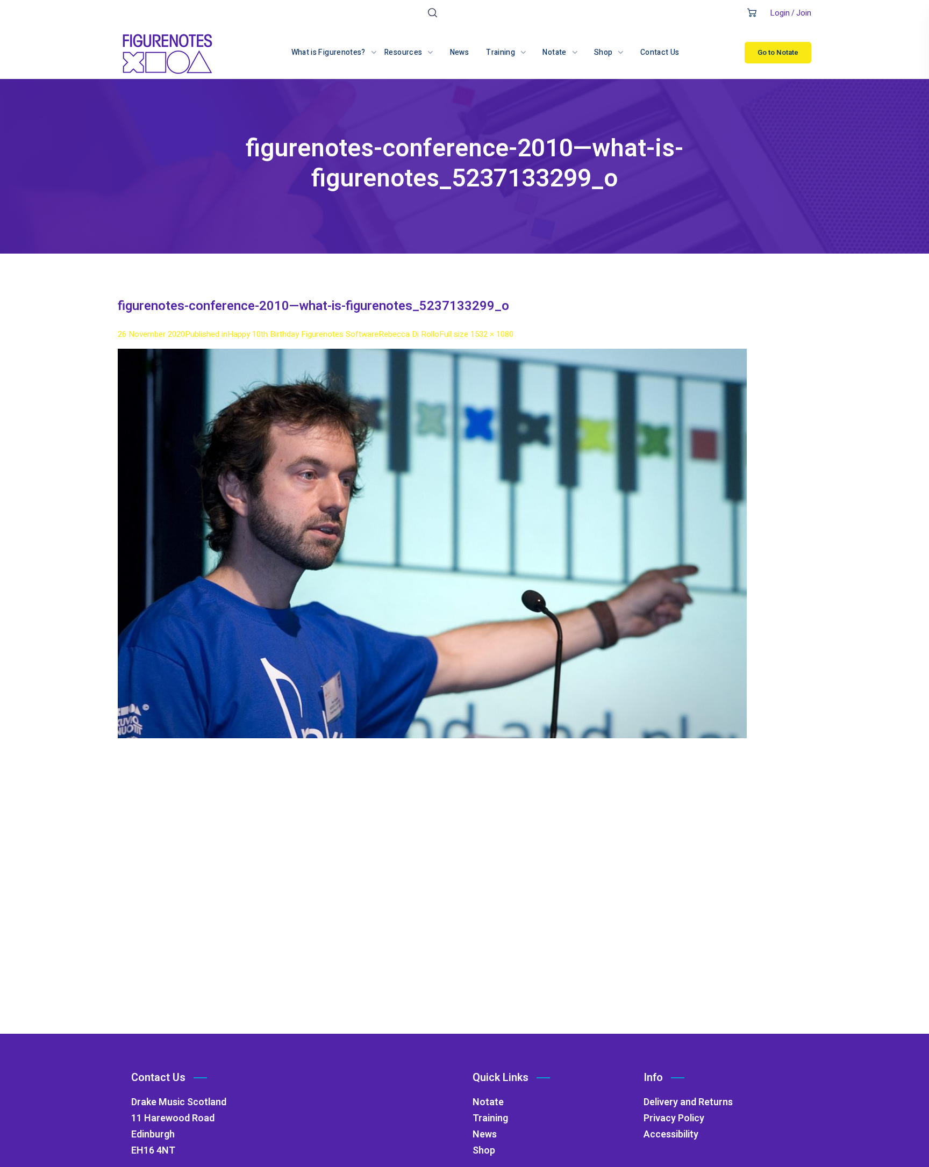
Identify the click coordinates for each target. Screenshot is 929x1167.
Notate (488, 1102)
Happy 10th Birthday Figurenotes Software (302, 334)
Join (803, 13)
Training (490, 1118)
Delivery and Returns (688, 1102)
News (485, 1134)
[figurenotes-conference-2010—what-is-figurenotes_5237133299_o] (432, 356)
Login (780, 13)
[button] (432, 13)
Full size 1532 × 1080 (476, 334)
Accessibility (671, 1134)
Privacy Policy (674, 1118)
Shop (484, 1150)
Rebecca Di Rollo (408, 334)
